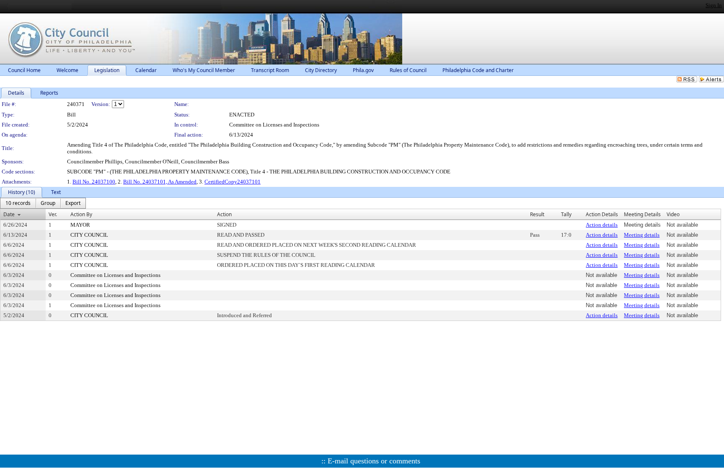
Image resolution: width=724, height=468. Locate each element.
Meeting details (641, 235)
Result (537, 214)
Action (224, 214)
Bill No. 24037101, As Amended (160, 181)
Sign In (714, 5)
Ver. (53, 214)
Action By (81, 214)
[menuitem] (18, 203)
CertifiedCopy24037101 (232, 181)
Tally (566, 214)
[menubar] (43, 203)
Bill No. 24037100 (93, 181)
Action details (602, 225)
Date (9, 214)
